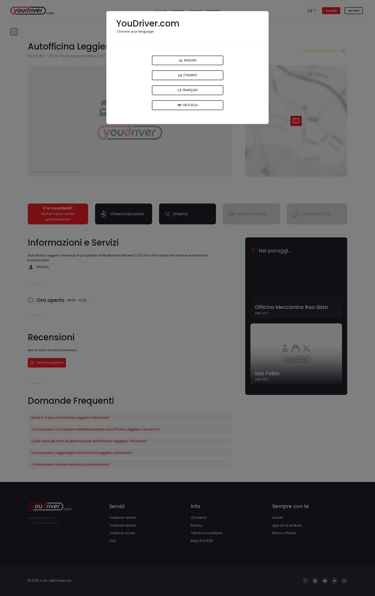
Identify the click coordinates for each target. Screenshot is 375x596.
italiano (190, 75)
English (189, 60)
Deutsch (189, 105)
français (190, 90)
